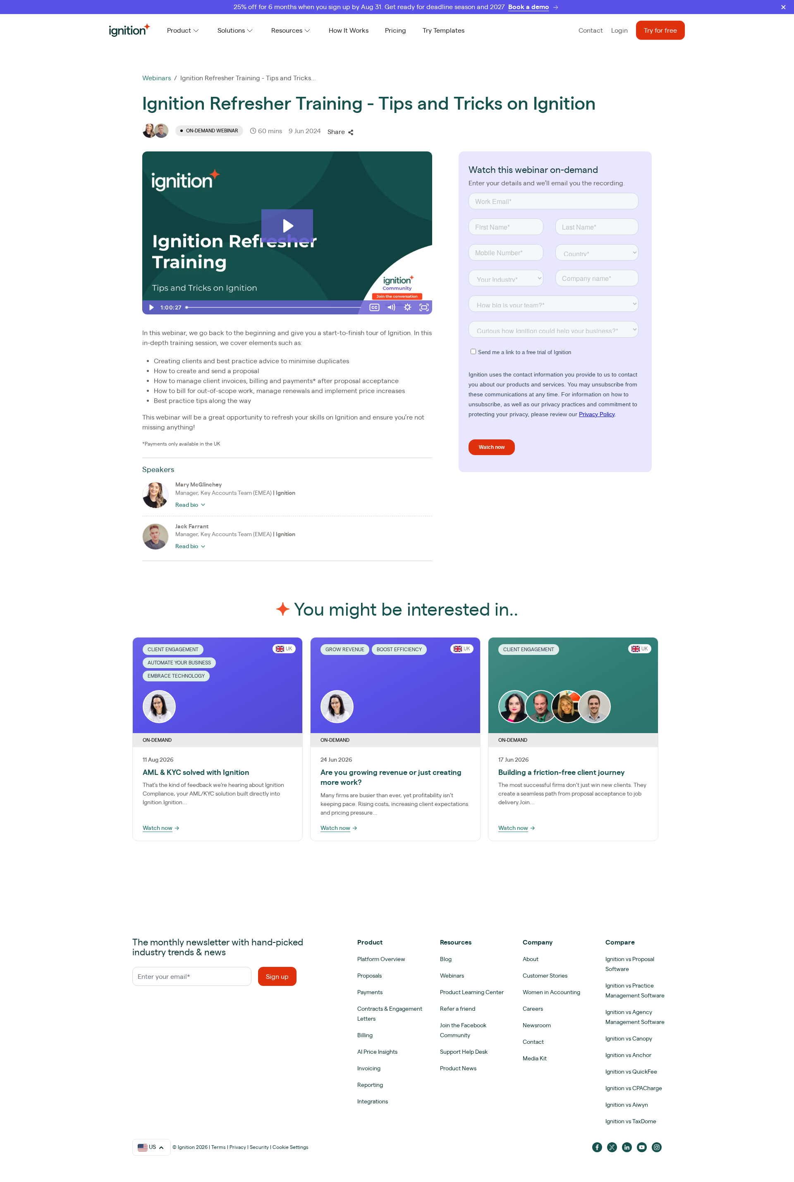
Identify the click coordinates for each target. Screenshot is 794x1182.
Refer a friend (457, 1008)
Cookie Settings (291, 1147)
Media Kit (535, 1058)
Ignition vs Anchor (628, 1055)
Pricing (395, 30)
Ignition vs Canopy (628, 1038)
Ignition (285, 492)
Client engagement (173, 649)
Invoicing (368, 1068)
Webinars (156, 78)
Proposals (369, 975)
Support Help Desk (464, 1051)
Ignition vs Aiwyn (626, 1104)
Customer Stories (545, 975)
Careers (533, 1008)
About (530, 959)
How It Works (348, 30)
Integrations (372, 1101)
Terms (218, 1147)
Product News (458, 1068)
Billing (365, 1035)
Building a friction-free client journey (561, 772)
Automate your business (179, 662)
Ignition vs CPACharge (633, 1088)
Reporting (370, 1084)
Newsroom (537, 1025)
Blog (446, 959)
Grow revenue (344, 649)
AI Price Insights (377, 1051)
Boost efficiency (399, 649)
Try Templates (443, 30)
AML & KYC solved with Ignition (196, 772)
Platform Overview (381, 959)
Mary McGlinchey (198, 484)
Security (259, 1147)
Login (619, 30)
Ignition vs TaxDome (630, 1121)
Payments (370, 992)
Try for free (660, 30)
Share (336, 131)
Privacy (238, 1147)
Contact (591, 30)
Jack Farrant (191, 526)
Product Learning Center (472, 992)
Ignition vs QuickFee (631, 1071)
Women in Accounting (551, 992)
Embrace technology (176, 676)
